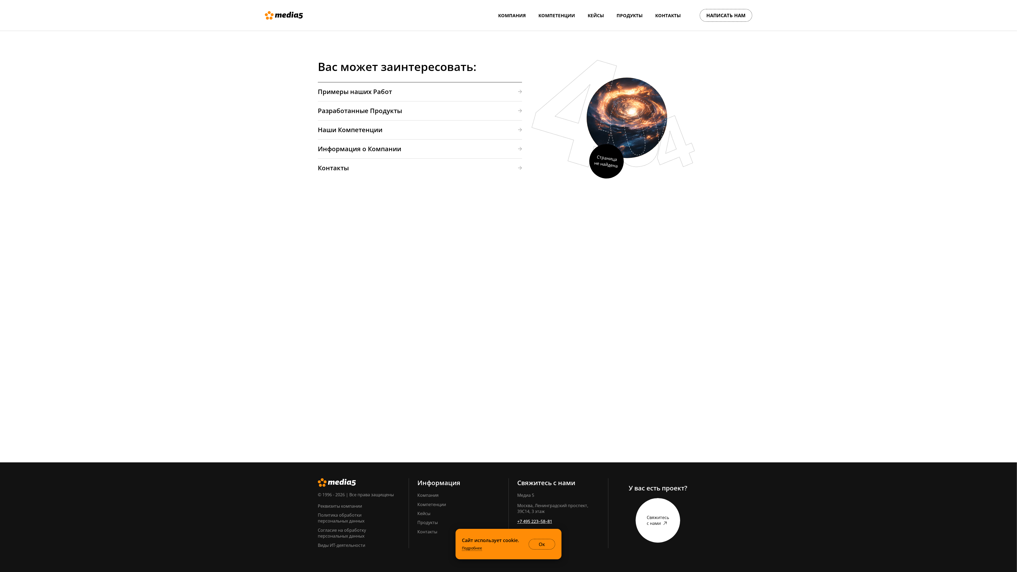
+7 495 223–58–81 (534, 521)
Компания (428, 495)
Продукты (427, 522)
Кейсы (423, 513)
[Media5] (284, 15)
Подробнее (472, 548)
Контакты (427, 532)
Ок (542, 544)
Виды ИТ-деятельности (341, 545)
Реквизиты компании (340, 506)
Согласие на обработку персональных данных (342, 533)
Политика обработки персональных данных (341, 518)
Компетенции (431, 504)
